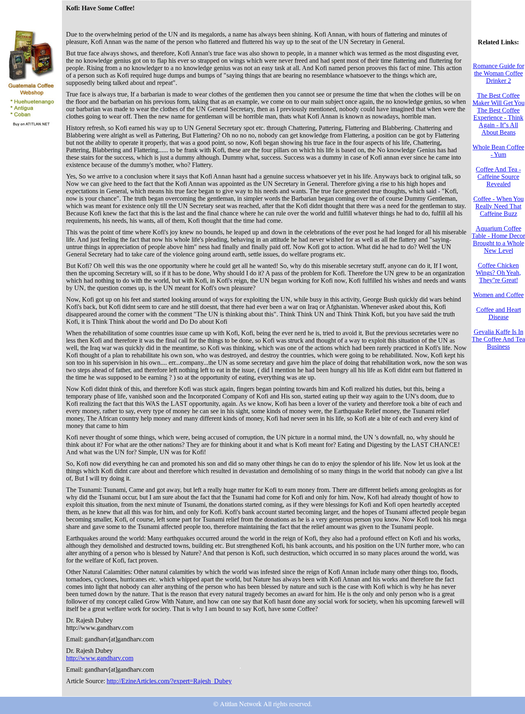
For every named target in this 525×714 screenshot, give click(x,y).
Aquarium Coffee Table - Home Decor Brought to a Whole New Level (498, 239)
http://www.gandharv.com (99, 657)
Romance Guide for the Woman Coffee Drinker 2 (498, 73)
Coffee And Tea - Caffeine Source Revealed (498, 177)
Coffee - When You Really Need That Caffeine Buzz (498, 206)
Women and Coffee (498, 294)
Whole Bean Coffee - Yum (498, 151)
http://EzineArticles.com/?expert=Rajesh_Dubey (169, 680)
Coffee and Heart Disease (498, 313)
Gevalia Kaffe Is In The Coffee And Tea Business (498, 339)
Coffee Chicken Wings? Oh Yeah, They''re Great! (498, 273)
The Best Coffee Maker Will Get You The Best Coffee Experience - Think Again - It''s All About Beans (498, 114)
